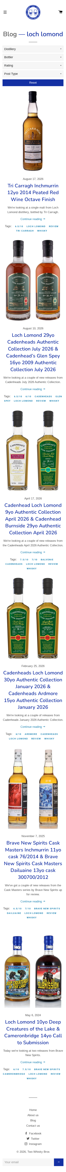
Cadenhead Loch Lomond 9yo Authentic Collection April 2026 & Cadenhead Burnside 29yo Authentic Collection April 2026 (33, 519)
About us (33, 1115)
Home (33, 1110)
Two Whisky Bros (38, 1151)
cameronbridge (14, 1074)
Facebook (34, 1133)
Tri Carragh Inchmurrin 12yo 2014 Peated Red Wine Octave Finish (33, 192)
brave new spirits (47, 908)
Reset (33, 82)
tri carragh (25, 230)
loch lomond (36, 226)
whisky (42, 230)
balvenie (47, 559)
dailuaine (14, 913)
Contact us (33, 1125)
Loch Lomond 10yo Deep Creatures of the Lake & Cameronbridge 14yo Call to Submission (33, 1032)
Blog (10, 34)
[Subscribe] (58, 1162)
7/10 (35, 559)
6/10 (28, 396)
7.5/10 (24, 559)
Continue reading (31, 219)
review (54, 226)
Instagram (35, 1144)
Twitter (34, 1138)
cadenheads (43, 396)
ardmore (31, 734)
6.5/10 (19, 226)
